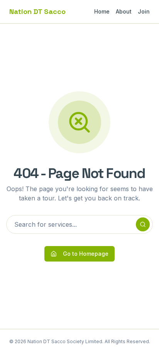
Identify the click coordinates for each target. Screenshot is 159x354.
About (124, 11)
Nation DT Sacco (37, 11)
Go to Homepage (85, 253)
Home (102, 11)
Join (144, 11)
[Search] (143, 224)
